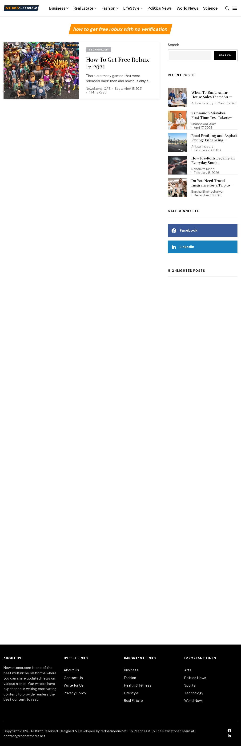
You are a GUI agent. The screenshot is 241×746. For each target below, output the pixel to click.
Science (210, 8)
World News (187, 8)
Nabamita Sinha (202, 169)
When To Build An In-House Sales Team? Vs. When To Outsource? (210, 97)
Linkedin (187, 247)
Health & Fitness (137, 685)
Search (173, 45)
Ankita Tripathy (202, 103)
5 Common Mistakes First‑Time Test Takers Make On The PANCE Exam (214, 117)
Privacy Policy (75, 693)
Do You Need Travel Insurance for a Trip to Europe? (210, 185)
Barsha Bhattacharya (207, 192)
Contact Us (73, 678)
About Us (71, 670)
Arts (187, 670)
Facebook (188, 230)
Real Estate (83, 8)
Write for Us (74, 685)
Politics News (160, 8)
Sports (189, 685)
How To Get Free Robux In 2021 (117, 63)
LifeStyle (131, 8)
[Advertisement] (202, 456)
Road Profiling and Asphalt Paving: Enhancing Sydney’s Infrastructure (214, 140)
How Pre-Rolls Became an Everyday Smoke (213, 160)
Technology (193, 693)
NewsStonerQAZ (98, 89)
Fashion (108, 8)
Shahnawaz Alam (204, 124)
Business (57, 8)
